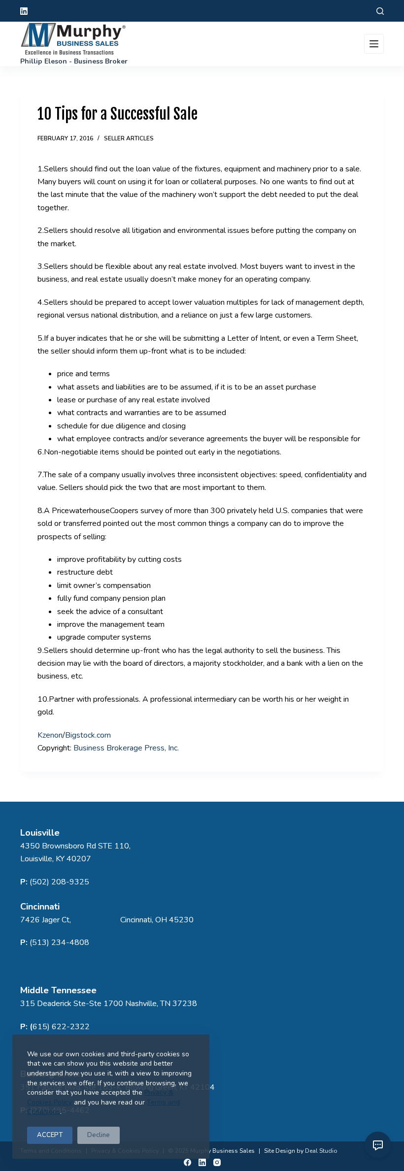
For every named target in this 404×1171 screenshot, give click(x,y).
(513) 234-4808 (59, 942)
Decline (98, 1135)
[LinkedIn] (24, 11)
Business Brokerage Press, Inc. (126, 748)
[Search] (380, 11)
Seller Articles (129, 138)
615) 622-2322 (61, 1026)
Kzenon (50, 735)
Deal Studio (321, 1151)
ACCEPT (50, 1135)
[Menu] (374, 44)
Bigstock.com (88, 735)
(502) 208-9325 (59, 882)
